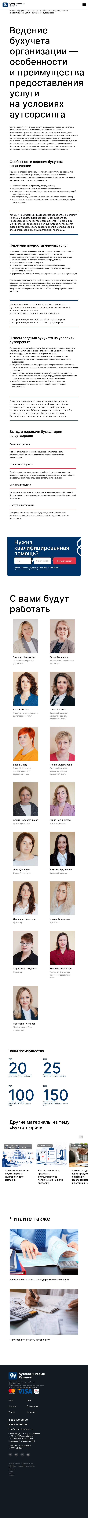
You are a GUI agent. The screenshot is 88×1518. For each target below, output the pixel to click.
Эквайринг (12, 1469)
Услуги (11, 1412)
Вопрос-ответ (33, 1406)
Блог (29, 1400)
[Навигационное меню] (84, 4)
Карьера (11, 1475)
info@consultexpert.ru (20, 1429)
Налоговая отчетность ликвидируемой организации (39, 1279)
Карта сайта (10, 1472)
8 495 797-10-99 (18, 1424)
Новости (12, 1406)
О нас (11, 1400)
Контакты (31, 1412)
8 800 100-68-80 (18, 1419)
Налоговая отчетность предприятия (30, 1339)
